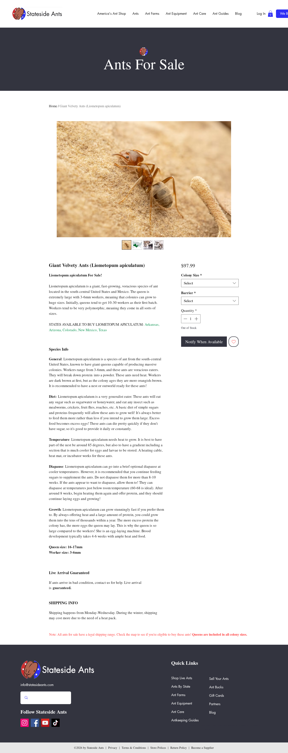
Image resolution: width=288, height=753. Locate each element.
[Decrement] (185, 319)
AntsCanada (174, 725)
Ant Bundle (193, 725)
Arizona (225, 725)
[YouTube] (45, 723)
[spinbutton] (191, 319)
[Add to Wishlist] (234, 341)
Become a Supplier (202, 748)
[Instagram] (24, 723)
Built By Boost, (208, 730)
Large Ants (213, 725)
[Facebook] (35, 723)
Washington (181, 725)
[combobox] (210, 283)
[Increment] (197, 319)
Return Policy (178, 748)
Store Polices (158, 748)
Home (53, 106)
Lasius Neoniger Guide (204, 725)
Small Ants (219, 725)
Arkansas (187, 725)
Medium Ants (231, 725)
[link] (270, 14)
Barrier (188, 293)
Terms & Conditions (134, 748)
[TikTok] (55, 723)
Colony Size (191, 275)
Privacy (112, 748)
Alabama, (238, 725)
